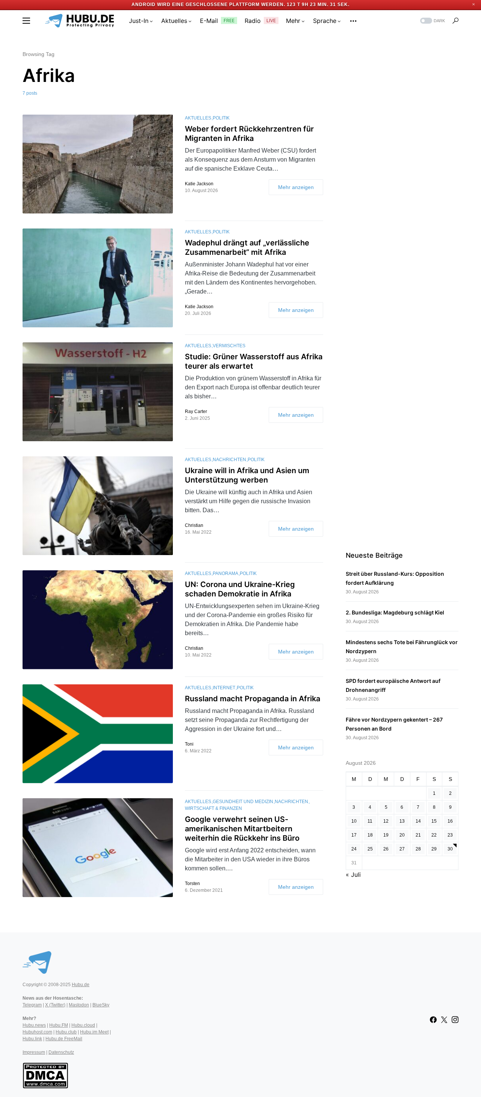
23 (450, 835)
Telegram (32, 1005)
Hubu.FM (58, 1025)
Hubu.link (32, 1038)
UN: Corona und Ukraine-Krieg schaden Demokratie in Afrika (240, 589)
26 (386, 849)
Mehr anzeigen (296, 187)
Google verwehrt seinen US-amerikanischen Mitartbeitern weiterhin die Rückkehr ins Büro (242, 829)
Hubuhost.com (37, 1032)
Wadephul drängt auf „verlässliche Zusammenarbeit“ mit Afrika (247, 247)
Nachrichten (229, 459)
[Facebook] (433, 1019)
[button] (26, 21)
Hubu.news (34, 1025)
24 (354, 849)
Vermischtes (229, 345)
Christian (194, 525)
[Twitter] (444, 1019)
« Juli (353, 874)
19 (386, 835)
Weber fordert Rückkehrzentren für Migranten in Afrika (249, 133)
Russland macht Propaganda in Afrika (252, 698)
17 (354, 835)
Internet (224, 687)
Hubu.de (80, 984)
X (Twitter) (55, 1005)
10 (354, 821)
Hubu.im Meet (94, 1032)
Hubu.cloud (83, 1025)
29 (434, 849)
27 (402, 849)
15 (434, 821)
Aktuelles (198, 118)
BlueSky (100, 1005)
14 (418, 821)
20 (402, 835)
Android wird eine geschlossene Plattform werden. (208, 4)
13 (402, 821)
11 (370, 821)
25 (370, 849)
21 (418, 835)
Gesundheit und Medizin (243, 801)
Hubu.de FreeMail (63, 1038)
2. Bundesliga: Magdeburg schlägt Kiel (395, 612)
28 (418, 849)
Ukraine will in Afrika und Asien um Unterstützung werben (247, 475)
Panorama (225, 573)
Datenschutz (61, 1052)
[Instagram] (455, 1019)
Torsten (192, 883)
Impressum (34, 1052)
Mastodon (79, 1005)
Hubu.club (66, 1032)
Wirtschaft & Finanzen (213, 808)
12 (386, 821)
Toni (189, 744)
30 (450, 849)
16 (450, 821)
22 (434, 835)
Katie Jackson (199, 183)
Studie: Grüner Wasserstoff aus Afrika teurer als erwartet (253, 361)
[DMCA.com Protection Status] (45, 1074)
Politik (221, 118)
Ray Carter (196, 411)
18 (370, 835)
